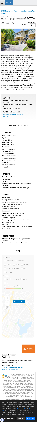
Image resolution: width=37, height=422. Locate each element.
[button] (2, 420)
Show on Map (19, 302)
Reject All (20, 418)
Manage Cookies (9, 418)
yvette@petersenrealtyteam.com (13, 114)
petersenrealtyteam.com (10, 369)
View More (6, 116)
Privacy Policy (21, 408)
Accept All (30, 418)
